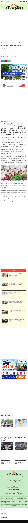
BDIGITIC (20, 521)
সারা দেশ (5, 42)
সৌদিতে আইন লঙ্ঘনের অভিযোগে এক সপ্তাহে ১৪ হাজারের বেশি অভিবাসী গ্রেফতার (16, 303)
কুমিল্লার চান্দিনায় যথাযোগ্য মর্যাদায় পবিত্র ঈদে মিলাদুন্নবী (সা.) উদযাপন (17, 283)
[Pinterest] (26, 1)
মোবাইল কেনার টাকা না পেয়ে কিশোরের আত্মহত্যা (20, 438)
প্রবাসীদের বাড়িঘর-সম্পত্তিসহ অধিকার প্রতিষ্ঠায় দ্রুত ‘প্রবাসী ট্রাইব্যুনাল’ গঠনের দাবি (17, 321)
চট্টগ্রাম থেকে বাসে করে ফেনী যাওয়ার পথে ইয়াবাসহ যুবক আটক (20, 462)
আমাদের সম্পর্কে (3, 509)
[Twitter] (21, 1)
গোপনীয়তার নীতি (3, 513)
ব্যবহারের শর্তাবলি (4, 517)
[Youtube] (23, 1)
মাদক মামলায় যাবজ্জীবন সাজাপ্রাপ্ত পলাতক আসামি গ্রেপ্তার (6, 462)
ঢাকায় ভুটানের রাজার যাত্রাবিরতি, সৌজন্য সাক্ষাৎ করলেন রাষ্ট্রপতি (17, 274)
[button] (2, 61)
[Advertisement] (14, 25)
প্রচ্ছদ (2, 42)
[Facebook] (20, 1)
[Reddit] (24, 1)
